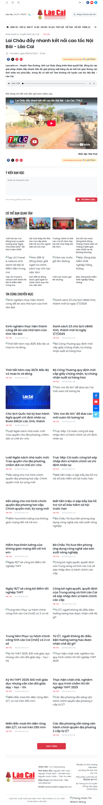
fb (87, 2)
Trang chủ (7, 27)
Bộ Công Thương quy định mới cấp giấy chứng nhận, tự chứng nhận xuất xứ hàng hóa (75, 373)
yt (91, 2)
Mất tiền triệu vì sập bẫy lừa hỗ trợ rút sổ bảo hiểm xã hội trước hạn (75, 505)
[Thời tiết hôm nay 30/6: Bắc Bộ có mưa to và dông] (28, 354)
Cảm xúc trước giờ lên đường (62, 278)
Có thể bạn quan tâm (19, 213)
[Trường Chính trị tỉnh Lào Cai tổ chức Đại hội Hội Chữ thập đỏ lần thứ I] (63, 226)
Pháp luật (60, 27)
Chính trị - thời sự (18, 27)
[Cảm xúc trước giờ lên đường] (63, 265)
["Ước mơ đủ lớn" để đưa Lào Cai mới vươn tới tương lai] (75, 398)
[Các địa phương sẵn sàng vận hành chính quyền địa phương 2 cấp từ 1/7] (75, 708)
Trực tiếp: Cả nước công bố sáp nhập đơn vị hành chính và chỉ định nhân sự (75, 461)
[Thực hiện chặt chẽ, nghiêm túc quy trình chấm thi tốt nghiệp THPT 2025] (75, 664)
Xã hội (36, 27)
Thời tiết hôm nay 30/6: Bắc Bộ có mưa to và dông (27, 372)
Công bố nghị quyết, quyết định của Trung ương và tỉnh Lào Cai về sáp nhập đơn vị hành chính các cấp (75, 594)
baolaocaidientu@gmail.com (58, 786)
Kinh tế (30, 27)
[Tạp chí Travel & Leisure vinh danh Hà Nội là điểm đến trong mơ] (16, 265)
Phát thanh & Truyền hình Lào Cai (22, 34)
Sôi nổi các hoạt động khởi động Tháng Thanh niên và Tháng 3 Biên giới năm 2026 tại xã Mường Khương (86, 245)
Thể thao (69, 27)
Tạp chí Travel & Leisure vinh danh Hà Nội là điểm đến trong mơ (16, 281)
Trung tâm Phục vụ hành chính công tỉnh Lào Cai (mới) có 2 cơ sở (28, 640)
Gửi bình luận (88, 199)
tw (96, 414)
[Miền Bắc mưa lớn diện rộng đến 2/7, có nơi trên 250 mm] (28, 708)
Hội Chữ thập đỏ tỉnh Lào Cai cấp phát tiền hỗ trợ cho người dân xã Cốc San (39, 242)
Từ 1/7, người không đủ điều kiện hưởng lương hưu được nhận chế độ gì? (72, 640)
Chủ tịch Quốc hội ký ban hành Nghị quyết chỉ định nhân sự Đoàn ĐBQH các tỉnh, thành (27, 417)
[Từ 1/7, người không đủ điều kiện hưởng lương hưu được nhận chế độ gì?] (75, 620)
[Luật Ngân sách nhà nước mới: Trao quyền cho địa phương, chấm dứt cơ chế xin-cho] (28, 441)
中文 (83, 2)
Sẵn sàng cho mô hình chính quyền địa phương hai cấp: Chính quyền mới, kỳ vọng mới (27, 505)
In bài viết (16, 59)
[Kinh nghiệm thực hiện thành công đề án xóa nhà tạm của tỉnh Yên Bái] (28, 310)
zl (95, 2)
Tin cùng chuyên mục (19, 294)
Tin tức (46, 34)
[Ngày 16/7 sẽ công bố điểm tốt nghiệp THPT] (28, 573)
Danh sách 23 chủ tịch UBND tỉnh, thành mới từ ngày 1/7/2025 (73, 330)
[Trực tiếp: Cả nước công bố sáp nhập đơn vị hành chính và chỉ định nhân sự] (75, 441)
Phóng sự (86, 27)
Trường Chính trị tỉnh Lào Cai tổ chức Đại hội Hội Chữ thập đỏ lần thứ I (63, 242)
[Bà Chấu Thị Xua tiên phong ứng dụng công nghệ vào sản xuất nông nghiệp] (75, 529)
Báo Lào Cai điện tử (51, 14)
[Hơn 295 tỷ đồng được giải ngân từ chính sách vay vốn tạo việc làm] (40, 265)
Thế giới (77, 27)
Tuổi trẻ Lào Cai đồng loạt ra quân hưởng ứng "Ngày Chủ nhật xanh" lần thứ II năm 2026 (15, 244)
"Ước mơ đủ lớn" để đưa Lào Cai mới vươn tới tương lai (75, 415)
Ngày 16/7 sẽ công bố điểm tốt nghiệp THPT (27, 590)
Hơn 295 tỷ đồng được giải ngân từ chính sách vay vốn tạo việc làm (39, 281)
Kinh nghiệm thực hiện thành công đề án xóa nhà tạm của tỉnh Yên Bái (26, 330)
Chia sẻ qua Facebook (8, 59)
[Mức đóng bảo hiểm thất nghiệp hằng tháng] (86, 265)
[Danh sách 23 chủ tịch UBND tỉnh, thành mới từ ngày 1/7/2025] (75, 310)
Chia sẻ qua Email (21, 59)
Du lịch (52, 27)
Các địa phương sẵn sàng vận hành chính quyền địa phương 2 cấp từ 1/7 (74, 727)
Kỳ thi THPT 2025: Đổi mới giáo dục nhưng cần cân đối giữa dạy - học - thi (27, 683)
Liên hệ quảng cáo (18, 2)
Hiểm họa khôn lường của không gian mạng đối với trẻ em (26, 548)
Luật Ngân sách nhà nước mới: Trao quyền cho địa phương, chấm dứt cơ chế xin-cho (27, 461)
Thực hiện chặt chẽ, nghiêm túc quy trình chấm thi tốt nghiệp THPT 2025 (72, 683)
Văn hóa (44, 27)
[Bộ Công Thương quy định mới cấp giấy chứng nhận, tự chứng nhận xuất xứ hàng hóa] (75, 354)
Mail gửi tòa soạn (13, 2)
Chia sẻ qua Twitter (12, 59)
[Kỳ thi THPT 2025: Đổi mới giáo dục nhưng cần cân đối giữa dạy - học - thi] (28, 664)
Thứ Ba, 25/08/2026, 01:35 (7, 2)
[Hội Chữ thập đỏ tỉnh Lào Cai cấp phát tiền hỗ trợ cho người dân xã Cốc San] (40, 226)
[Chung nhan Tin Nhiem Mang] (83, 800)
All (95, 27)
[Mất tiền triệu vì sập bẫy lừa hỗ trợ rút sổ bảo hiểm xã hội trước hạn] (75, 485)
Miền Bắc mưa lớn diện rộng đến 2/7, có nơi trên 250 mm (26, 725)
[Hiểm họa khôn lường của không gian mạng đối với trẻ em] (28, 529)
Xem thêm (51, 746)
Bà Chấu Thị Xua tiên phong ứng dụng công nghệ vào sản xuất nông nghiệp (73, 548)
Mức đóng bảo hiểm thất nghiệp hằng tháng (86, 280)
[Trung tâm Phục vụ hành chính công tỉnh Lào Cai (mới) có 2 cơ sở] (28, 620)
